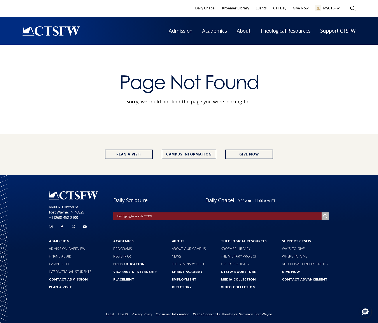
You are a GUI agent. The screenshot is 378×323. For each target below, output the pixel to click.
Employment (184, 279)
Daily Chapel (219, 200)
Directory (182, 287)
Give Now (249, 154)
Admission (180, 30)
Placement (123, 279)
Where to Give (294, 256)
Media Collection (238, 279)
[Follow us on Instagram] (50, 226)
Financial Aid (60, 256)
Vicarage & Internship (135, 271)
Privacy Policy (142, 314)
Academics (214, 30)
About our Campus (189, 248)
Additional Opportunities (305, 264)
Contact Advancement (304, 279)
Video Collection (238, 287)
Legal (110, 314)
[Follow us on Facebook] (62, 226)
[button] (365, 311)
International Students (70, 271)
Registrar (122, 256)
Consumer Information (172, 314)
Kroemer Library (235, 248)
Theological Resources (285, 30)
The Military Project (238, 256)
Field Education (129, 264)
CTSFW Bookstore (238, 271)
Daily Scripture (130, 200)
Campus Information (189, 154)
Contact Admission (68, 279)
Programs (122, 248)
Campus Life (59, 264)
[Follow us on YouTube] (85, 226)
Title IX (122, 314)
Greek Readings (235, 264)
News (176, 256)
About (243, 30)
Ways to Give (293, 248)
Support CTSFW (337, 30)
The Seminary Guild (189, 264)
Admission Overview (67, 248)
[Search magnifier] (325, 216)
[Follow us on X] (73, 226)
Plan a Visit (129, 154)
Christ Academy (187, 271)
